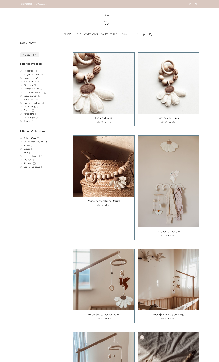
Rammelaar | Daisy (168, 117)
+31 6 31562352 (26, 4)
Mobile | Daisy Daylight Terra (104, 314)
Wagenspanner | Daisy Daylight (104, 200)
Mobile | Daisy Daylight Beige (168, 314)
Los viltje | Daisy (104, 117)
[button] (150, 35)
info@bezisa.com (41, 4)
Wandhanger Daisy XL (168, 231)
